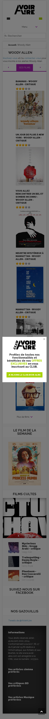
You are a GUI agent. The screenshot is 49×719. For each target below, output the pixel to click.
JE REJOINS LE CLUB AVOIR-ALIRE (24, 375)
